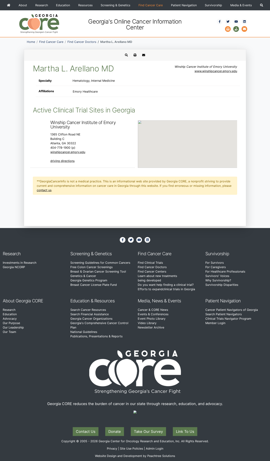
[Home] (9, 5)
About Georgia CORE (23, 300)
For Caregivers (215, 267)
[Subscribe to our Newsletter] (228, 28)
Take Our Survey (148, 431)
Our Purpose (11, 323)
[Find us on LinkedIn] (244, 21)
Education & (81, 300)
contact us (44, 190)
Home (31, 42)
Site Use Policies (131, 448)
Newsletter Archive (151, 327)
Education (63, 5)
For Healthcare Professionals (225, 271)
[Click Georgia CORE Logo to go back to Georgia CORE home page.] (39, 23)
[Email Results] (143, 55)
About (23, 5)
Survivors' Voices (217, 276)
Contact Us (85, 431)
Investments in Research (19, 262)
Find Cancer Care (150, 5)
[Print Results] (135, 55)
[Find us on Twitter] (228, 21)
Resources (85, 5)
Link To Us (185, 431)
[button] (261, 5)
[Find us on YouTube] (236, 21)
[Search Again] (126, 55)
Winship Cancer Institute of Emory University (83, 125)
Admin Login (154, 448)
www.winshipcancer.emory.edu (216, 71)
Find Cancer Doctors (81, 42)
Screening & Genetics (115, 5)
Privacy (112, 448)
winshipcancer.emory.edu (67, 152)
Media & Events (241, 5)
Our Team (9, 332)
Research (41, 5)
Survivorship (213, 5)
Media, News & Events (159, 300)
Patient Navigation (184, 5)
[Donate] (236, 28)
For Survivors (214, 262)
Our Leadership (13, 327)
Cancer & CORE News (153, 310)
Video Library (147, 323)
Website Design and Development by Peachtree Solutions (135, 456)
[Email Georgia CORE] (244, 28)
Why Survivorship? (218, 280)
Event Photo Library (151, 318)
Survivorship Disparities (221, 285)
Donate (114, 431)
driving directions (62, 161)
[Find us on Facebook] (219, 21)
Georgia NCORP (14, 267)
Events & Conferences (153, 314)
